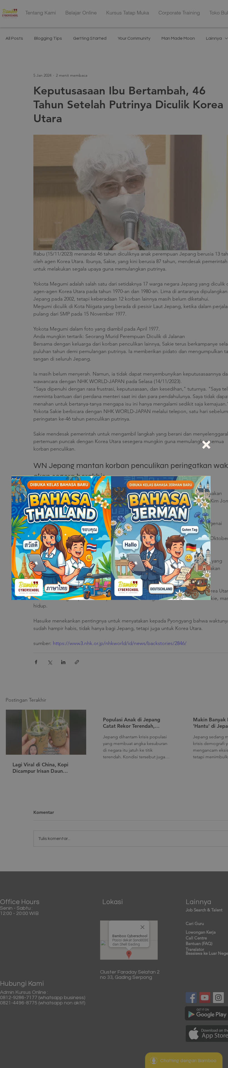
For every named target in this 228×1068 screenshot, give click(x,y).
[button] (206, 445)
